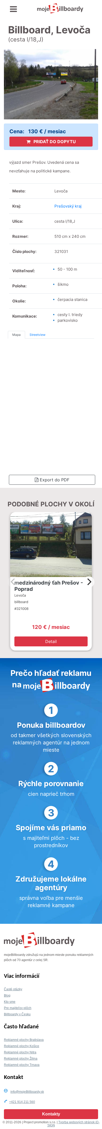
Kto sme (9, 1002)
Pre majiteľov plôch (17, 1008)
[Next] (88, 582)
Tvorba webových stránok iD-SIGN (73, 1123)
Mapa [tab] (16, 335)
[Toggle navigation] (13, 9)
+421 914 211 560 (22, 1102)
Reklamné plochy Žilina (20, 1058)
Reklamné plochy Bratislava (24, 1040)
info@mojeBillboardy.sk (27, 1092)
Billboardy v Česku (17, 1014)
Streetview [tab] (38, 335)
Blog (7, 995)
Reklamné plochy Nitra (20, 1052)
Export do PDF (53, 479)
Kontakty (51, 1114)
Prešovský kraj (68, 206)
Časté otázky (13, 989)
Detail (51, 641)
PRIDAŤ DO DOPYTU (54, 141)
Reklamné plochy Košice (21, 1046)
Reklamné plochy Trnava (21, 1065)
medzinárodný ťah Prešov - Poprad (48, 586)
